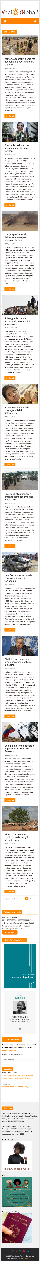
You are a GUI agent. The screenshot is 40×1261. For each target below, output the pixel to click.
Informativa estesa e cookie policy (15, 1087)
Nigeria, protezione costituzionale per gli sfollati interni (16, 837)
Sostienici (11, 932)
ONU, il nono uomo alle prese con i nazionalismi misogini (17, 662)
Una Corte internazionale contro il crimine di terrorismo (18, 578)
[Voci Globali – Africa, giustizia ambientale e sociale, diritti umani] (20, 9)
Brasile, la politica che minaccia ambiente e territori (16, 148)
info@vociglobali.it (9, 1050)
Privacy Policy (7, 1084)
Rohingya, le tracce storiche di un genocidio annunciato (17, 321)
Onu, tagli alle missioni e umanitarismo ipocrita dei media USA (18, 497)
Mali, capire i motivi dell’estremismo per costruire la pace (15, 237)
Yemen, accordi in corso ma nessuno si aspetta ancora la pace (19, 61)
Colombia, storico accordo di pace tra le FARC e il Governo (19, 748)
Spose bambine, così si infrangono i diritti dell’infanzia (17, 410)
